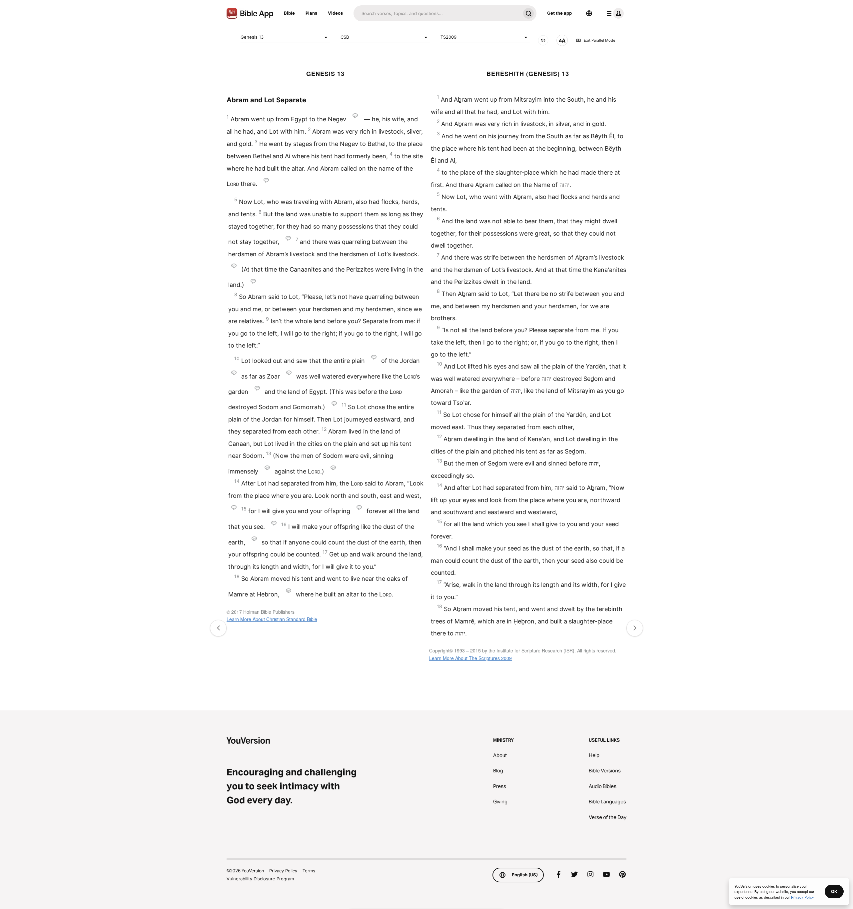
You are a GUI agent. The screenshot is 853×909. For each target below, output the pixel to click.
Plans (311, 13)
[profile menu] (613, 13)
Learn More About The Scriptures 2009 (470, 658)
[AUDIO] (543, 40)
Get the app (559, 13)
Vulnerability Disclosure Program (260, 878)
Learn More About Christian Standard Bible (272, 619)
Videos (335, 13)
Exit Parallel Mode (599, 40)
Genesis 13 (252, 37)
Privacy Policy (283, 870)
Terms (309, 870)
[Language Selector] (589, 13)
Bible (289, 13)
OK (834, 891)
